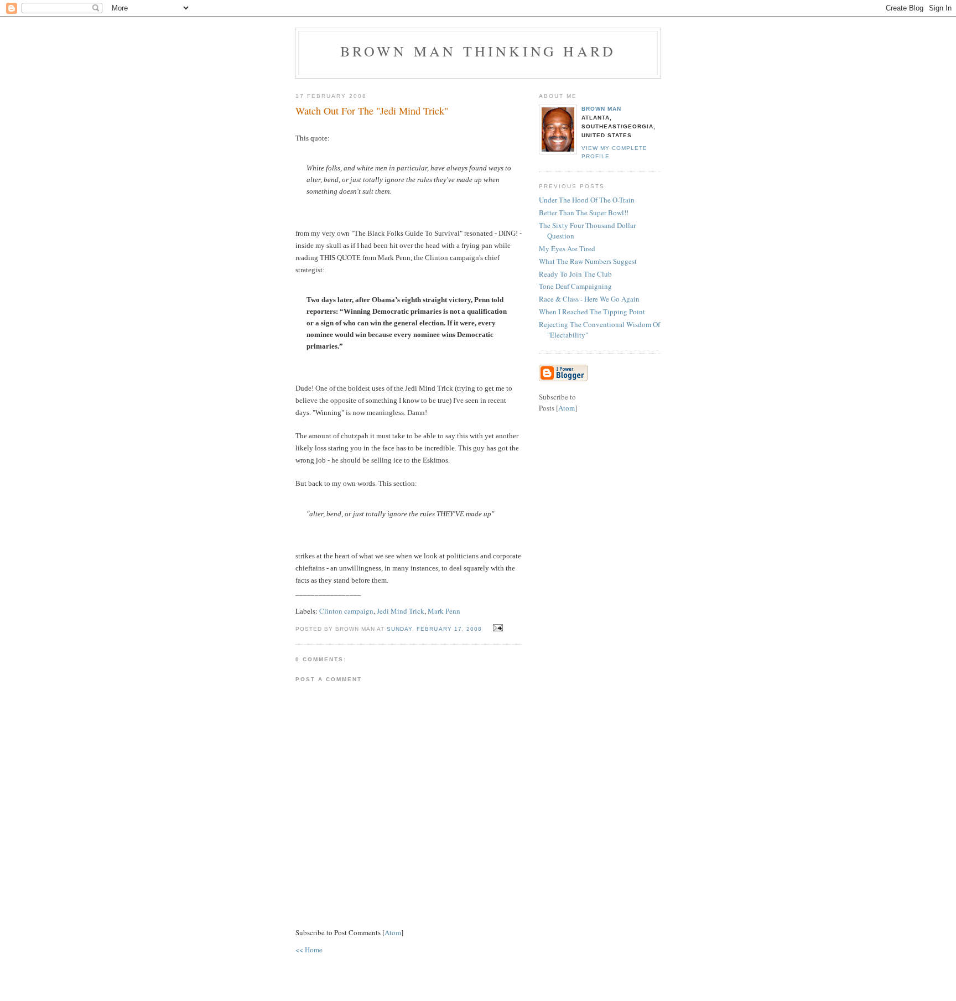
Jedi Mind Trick (400, 611)
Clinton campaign (346, 611)
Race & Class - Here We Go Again (589, 299)
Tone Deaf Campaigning (575, 286)
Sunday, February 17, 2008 (435, 629)
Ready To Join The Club (575, 274)
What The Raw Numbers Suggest (588, 261)
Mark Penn (444, 611)
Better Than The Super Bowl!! (583, 212)
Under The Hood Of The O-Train (587, 200)
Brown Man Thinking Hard (478, 51)
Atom (393, 932)
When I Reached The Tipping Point (592, 312)
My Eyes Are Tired (567, 248)
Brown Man (601, 109)
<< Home (309, 950)
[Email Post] (496, 628)
